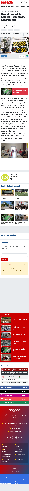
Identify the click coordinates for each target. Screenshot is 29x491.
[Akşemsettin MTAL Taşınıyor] (7, 192)
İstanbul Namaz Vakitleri (7, 450)
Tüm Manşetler (21, 454)
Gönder (4, 259)
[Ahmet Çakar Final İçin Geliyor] (7, 217)
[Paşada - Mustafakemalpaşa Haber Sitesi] (7, 2)
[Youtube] (16, 437)
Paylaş (4, 56)
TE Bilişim (18, 471)
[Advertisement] (14, 296)
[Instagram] (13, 437)
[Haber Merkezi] (5, 177)
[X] (10, 437)
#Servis (3, 29)
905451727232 (15, 428)
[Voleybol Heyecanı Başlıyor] (21, 192)
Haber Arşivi (20, 459)
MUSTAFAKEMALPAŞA (7, 7)
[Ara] (24, 2)
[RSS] (21, 437)
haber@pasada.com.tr (15, 431)
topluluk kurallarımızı (15, 264)
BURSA (23, 7)
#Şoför (10, 29)
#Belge (16, 29)
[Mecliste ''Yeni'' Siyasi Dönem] (21, 205)
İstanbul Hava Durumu (19, 445)
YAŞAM (14, 468)
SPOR (18, 7)
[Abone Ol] (27, 56)
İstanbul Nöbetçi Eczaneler (7, 445)
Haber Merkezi (14, 176)
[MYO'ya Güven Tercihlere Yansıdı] (7, 205)
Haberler (3, 11)
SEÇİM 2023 (24, 467)
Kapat (16, 483)
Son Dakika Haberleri (6, 460)
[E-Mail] (11, 179)
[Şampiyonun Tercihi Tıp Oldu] (21, 217)
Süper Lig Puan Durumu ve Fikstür (7, 455)
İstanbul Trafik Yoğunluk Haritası (19, 450)
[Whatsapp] (18, 437)
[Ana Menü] (26, 2)
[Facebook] (7, 437)
